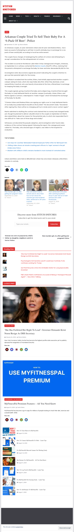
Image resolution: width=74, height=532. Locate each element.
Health (36, 16)
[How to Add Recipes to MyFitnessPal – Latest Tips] (9, 491)
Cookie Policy (19, 527)
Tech (27, 16)
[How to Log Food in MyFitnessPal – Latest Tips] (9, 471)
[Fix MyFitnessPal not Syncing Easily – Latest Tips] (9, 481)
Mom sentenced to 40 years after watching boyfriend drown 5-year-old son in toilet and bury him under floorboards (58, 195)
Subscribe (54, 224)
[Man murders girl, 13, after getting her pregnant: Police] (15, 185)
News (18, 16)
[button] (21, 16)
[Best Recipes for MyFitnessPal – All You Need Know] (9, 461)
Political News (9, 325)
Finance (47, 16)
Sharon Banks (24, 44)
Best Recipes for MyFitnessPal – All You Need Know (31, 460)
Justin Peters (20, 407)
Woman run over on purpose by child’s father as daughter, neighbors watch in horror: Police (19, 238)
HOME (11, 16)
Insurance (57, 16)
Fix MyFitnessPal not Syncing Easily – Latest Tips (31, 480)
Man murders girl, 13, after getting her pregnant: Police (55, 237)
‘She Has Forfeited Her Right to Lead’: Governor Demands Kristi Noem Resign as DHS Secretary (35, 331)
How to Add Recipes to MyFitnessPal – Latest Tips (31, 489)
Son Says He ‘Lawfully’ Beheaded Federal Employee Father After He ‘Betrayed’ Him (37, 143)
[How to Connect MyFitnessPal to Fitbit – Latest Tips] (9, 441)
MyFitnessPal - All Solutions (13, 399)
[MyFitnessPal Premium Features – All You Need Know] (37, 378)
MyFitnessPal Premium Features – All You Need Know (30, 403)
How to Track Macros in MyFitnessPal (27, 431)
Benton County (40, 66)
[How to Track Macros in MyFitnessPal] (9, 432)
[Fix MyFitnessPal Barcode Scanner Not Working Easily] (9, 451)
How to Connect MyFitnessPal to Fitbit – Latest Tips (31, 440)
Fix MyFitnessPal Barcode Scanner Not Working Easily (32, 450)
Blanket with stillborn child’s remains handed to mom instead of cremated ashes (36, 150)
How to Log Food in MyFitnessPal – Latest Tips (30, 470)
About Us (12, 21)
